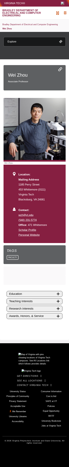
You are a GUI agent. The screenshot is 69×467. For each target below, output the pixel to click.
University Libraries (18, 416)
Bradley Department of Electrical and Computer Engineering (30, 24)
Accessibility (18, 421)
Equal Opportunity (51, 411)
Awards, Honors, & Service (26, 316)
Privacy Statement (17, 401)
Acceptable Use (17, 406)
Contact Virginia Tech (33, 385)
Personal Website (29, 234)
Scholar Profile (27, 229)
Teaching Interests (21, 301)
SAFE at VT (51, 401)
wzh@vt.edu (25, 215)
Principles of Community (17, 396)
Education (15, 293)
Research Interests (21, 308)
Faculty (12, 257)
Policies (51, 406)
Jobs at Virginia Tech (51, 426)
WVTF (51, 416)
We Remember (19, 411)
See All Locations (30, 380)
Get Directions (28, 376)
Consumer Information (51, 391)
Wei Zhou (7, 28)
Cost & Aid (51, 396)
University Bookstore (51, 421)
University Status (18, 391)
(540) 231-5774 (27, 220)
